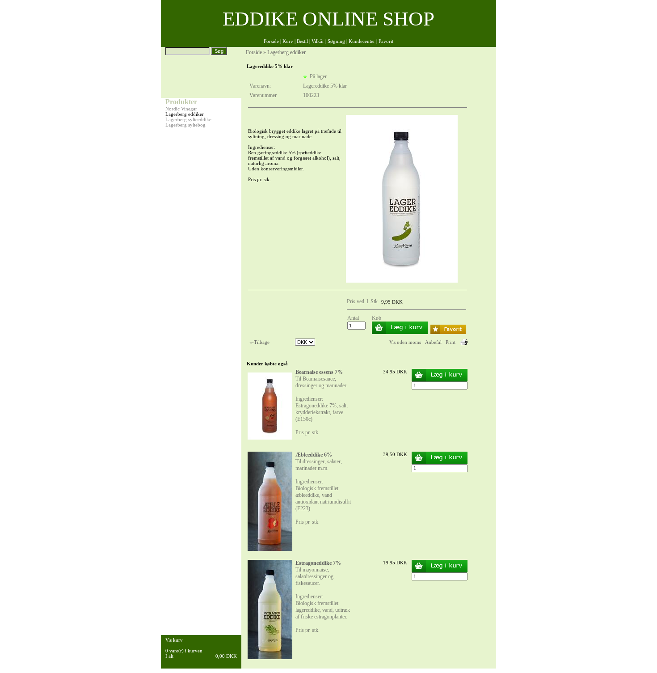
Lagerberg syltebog (185, 124)
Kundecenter (362, 41)
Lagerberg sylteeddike (188, 119)
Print (450, 342)
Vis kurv (174, 640)
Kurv (287, 41)
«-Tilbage (259, 342)
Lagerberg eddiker (184, 114)
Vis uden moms (405, 342)
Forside (271, 41)
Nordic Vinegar (181, 108)
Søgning (336, 41)
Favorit (386, 41)
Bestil (302, 41)
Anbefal (433, 342)
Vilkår (318, 41)
